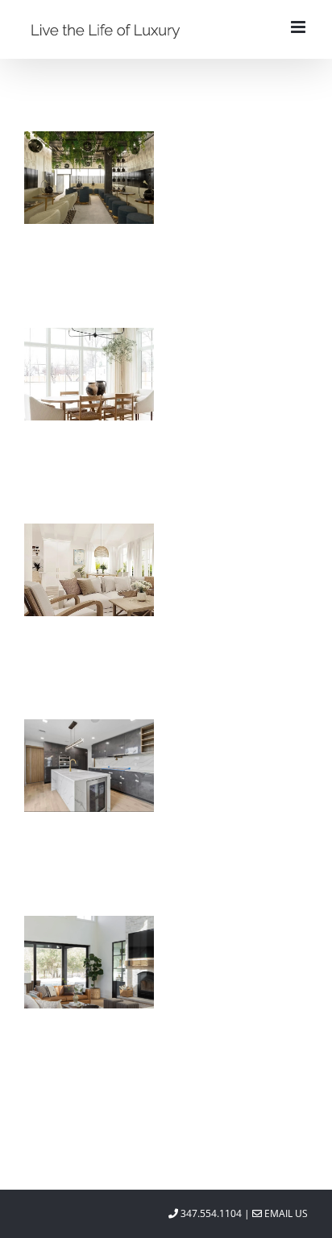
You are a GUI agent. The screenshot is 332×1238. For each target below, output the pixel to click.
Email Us (285, 1213)
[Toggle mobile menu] (299, 27)
